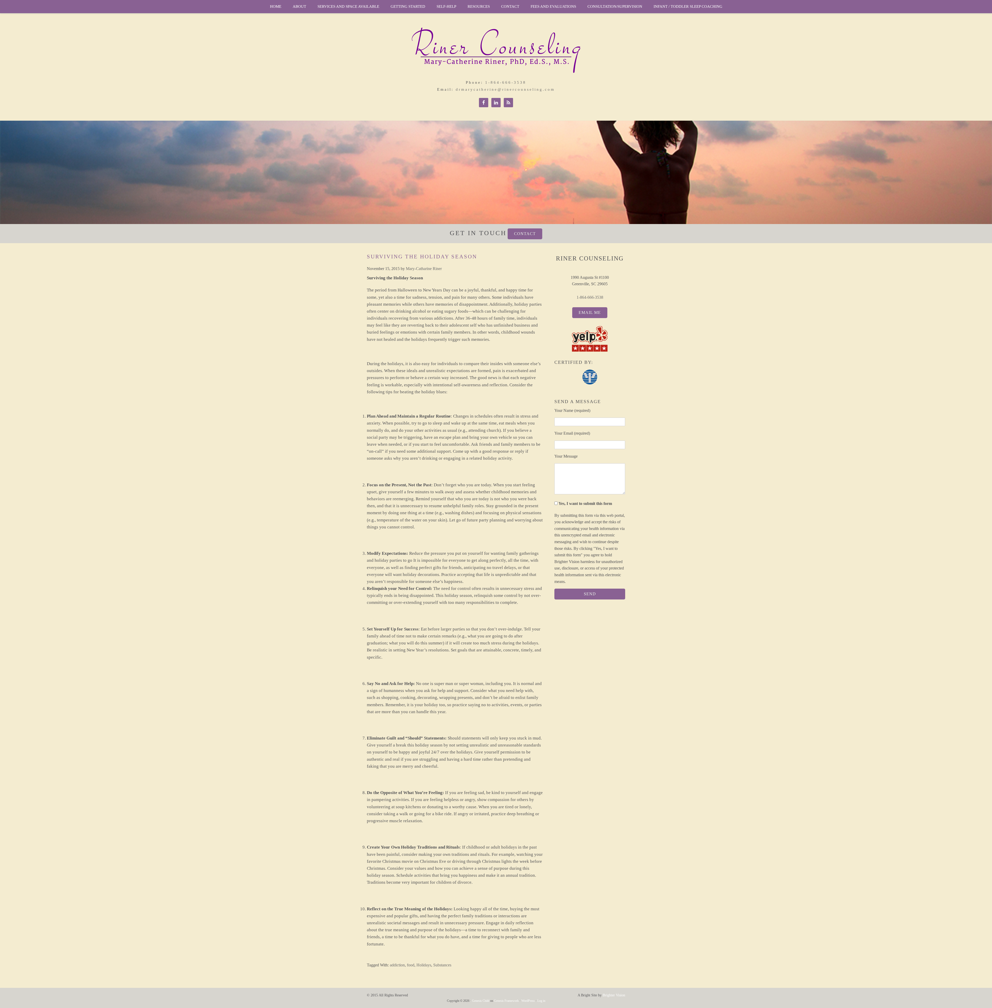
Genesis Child (480, 1001)
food (410, 965)
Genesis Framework (506, 1001)
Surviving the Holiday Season (422, 256)
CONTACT (525, 234)
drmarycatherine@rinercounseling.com (505, 89)
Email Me (590, 312)
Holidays (423, 965)
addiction (397, 965)
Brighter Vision (614, 995)
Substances (442, 965)
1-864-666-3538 (505, 82)
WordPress (528, 1001)
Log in (541, 1001)
